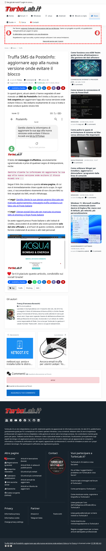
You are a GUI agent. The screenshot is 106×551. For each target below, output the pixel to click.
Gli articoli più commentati (31, 476)
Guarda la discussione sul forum (39, 374)
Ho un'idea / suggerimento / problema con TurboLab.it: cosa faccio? (83, 472)
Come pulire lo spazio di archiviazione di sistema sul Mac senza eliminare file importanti (86, 132)
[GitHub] (34, 420)
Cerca (23, 22)
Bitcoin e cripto (80, 16)
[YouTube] (16, 420)
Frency (19, 80)
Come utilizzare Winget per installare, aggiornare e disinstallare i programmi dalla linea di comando (85, 172)
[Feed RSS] (11, 420)
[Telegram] (20, 420)
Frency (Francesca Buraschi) (28, 303)
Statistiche (11, 489)
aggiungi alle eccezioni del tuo (40, 28)
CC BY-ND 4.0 (96, 543)
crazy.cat (80, 124)
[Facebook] (25, 420)
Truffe (20, 48)
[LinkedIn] (38, 420)
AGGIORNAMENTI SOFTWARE (81, 246)
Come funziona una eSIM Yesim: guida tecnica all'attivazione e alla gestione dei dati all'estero (86, 55)
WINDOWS (75, 122)
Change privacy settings (14, 522)
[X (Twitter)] (29, 420)
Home (11, 16)
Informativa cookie (12, 518)
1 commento (91, 197)
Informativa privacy (12, 514)
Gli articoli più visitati (29, 472)
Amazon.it (35, 514)
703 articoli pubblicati (25, 306)
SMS (37, 288)
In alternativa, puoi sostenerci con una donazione (30, 34)
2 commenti (91, 124)
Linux (49, 16)
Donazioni (11, 458)
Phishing (29, 288)
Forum (23, 16)
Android (61, 16)
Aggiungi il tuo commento (23, 393)
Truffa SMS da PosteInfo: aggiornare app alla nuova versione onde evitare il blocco (37, 543)
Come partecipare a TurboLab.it (83, 489)
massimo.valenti (83, 251)
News (95, 16)
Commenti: (30, 80)
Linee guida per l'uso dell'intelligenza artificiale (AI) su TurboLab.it (83, 505)
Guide (11, 22)
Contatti (35, 22)
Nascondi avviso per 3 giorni (53, 41)
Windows (37, 16)
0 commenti (78, 84)
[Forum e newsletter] (7, 420)
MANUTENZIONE (77, 160)
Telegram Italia (36, 518)
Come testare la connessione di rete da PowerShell (85, 91)
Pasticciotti (57, 514)
